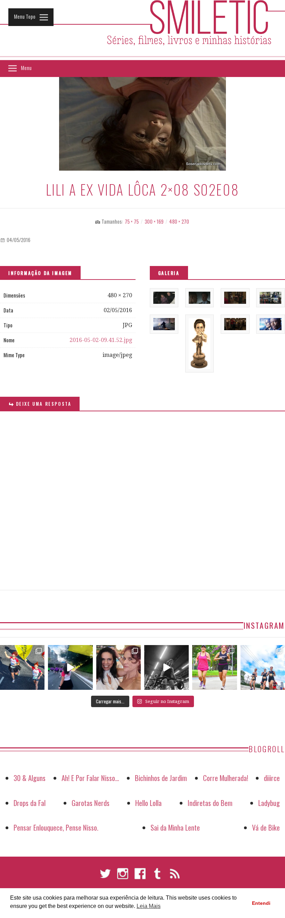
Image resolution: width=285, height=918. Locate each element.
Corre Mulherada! (225, 777)
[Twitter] (105, 876)
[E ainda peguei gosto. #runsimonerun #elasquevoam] (166, 667)
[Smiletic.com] (142, 30)
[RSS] (174, 876)
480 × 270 (179, 221)
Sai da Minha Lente (175, 827)
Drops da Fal (30, 802)
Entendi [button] (261, 903)
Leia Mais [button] (149, 906)
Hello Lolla (148, 802)
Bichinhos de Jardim (161, 777)
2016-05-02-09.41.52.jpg (101, 340)
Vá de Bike (266, 827)
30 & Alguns (30, 777)
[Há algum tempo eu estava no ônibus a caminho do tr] (22, 667)
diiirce (272, 777)
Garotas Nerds (90, 802)
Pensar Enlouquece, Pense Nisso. (56, 827)
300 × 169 (154, 221)
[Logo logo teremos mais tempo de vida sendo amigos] (118, 667)
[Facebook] (140, 876)
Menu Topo (24, 16)
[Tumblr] (157, 876)
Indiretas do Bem (210, 802)
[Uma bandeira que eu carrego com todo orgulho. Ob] (70, 667)
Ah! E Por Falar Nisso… (90, 777)
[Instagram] (122, 876)
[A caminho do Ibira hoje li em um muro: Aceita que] (214, 667)
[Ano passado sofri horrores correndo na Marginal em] (263, 667)
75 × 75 (132, 221)
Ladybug (269, 802)
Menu (26, 67)
